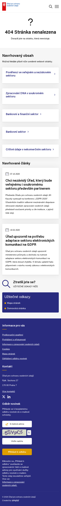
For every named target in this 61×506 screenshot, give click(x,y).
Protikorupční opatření (12, 335)
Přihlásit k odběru (17, 452)
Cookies (6, 349)
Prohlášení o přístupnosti (14, 339)
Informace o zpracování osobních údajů (20, 344)
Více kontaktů (8, 391)
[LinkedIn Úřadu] (8, 396)
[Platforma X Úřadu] (3, 396)
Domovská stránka (16, 308)
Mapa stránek (13, 303)
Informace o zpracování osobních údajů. (13, 483)
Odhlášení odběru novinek (14, 358)
